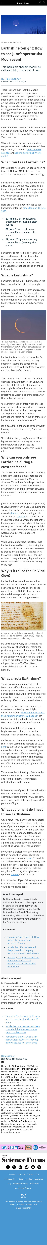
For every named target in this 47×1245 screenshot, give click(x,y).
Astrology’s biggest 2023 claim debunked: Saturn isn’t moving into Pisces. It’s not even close (23, 962)
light (3, 746)
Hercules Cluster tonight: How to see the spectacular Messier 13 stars (23, 939)
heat (30, 858)
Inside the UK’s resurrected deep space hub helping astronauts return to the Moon (23, 950)
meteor (15, 874)
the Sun (14, 513)
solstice (21, 516)
